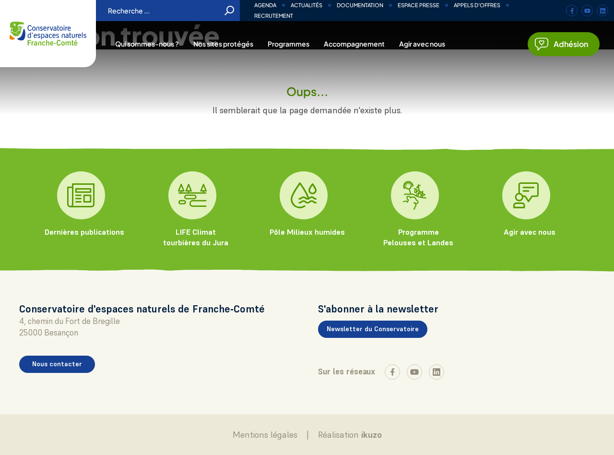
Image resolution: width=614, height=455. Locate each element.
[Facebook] (572, 10)
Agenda (265, 5)
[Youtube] (587, 10)
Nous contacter (57, 363)
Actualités (306, 5)
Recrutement (273, 15)
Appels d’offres (477, 5)
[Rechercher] (229, 10)
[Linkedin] (602, 10)
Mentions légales (265, 434)
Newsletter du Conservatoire (373, 328)
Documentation (360, 5)
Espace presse (418, 5)
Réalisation (350, 434)
